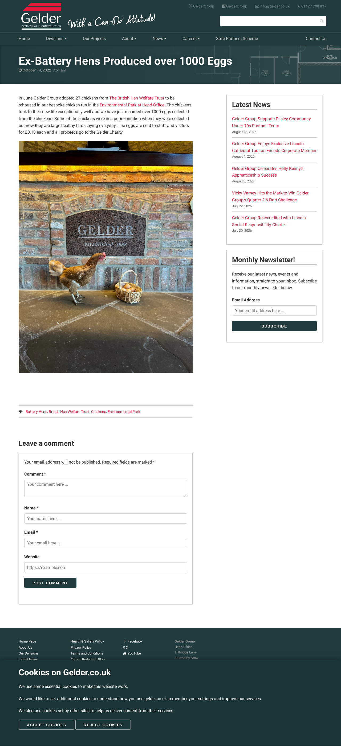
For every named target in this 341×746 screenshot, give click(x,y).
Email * (31, 532)
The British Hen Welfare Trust (136, 98)
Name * (31, 507)
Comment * (35, 474)
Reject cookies (103, 725)
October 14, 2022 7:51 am (44, 70)
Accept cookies (46, 725)
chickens (98, 411)
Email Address (246, 299)
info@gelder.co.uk (274, 6)
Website (32, 556)
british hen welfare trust (69, 411)
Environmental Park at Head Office (132, 104)
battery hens (36, 411)
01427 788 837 (313, 6)
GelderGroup (203, 6)
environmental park (124, 411)
